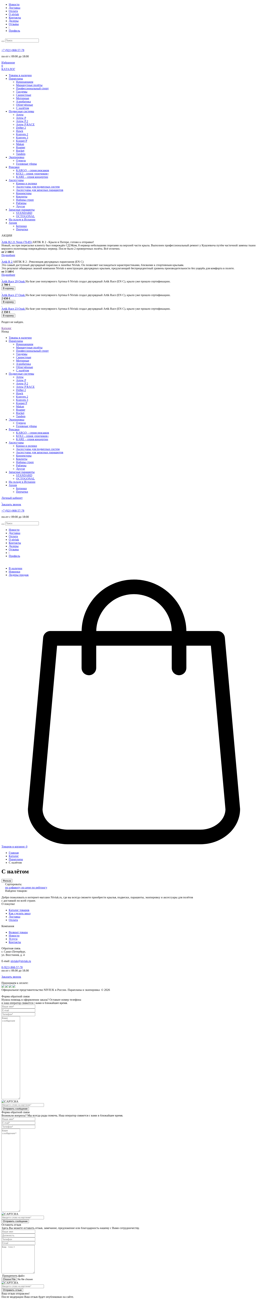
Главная (14, 852)
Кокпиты (21, 196)
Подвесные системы (21, 111)
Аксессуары (16, 180)
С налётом (22, 108)
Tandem (20, 153)
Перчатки (22, 229)
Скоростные (23, 94)
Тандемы (21, 91)
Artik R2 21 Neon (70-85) (16, 242)
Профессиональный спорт (32, 88)
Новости (14, 4)
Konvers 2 (22, 134)
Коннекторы (24, 193)
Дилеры (14, 20)
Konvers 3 (22, 137)
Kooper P (21, 140)
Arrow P (21, 117)
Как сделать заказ (19, 913)
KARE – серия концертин (32, 176)
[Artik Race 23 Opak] (1, 305)
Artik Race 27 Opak (13, 295)
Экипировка (16, 157)
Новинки (14, 571)
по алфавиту (13, 887)
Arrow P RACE (25, 124)
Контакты (15, 17)
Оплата (13, 11)
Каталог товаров (19, 910)
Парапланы (16, 78)
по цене (26, 887)
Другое (20, 206)
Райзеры (21, 203)
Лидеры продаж (19, 574)
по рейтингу (39, 887)
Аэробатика (23, 101)
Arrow (20, 114)
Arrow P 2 (22, 121)
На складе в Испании (22, 219)
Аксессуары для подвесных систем (38, 186)
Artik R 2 (7, 261)
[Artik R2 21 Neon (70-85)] (1, 238)
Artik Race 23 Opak (13, 308)
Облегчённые (24, 104)
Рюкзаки (14, 167)
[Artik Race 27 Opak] (1, 291)
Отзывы (14, 24)
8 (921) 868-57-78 (12, 967)
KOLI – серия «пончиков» (32, 173)
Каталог (14, 856)
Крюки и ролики (26, 183)
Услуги (13, 938)
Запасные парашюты (22, 209)
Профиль (14, 30)
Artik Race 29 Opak (13, 281)
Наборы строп (25, 199)
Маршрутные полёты (29, 85)
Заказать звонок (11, 976)
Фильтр (7, 880)
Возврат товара (18, 932)
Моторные (22, 98)
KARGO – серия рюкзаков (32, 170)
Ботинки (21, 226)
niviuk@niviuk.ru (21, 961)
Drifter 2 (21, 127)
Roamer (20, 147)
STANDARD (24, 212)
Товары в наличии (20, 75)
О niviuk (14, 14)
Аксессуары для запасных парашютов (39, 190)
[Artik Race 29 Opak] (1, 278)
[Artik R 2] (1, 258)
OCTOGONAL (25, 216)
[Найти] (2, 41)
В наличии (15, 568)
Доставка (14, 7)
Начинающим (24, 81)
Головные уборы (26, 163)
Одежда (21, 160)
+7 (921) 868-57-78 (12, 50)
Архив (13, 222)
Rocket (20, 150)
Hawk (19, 131)
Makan (20, 144)
